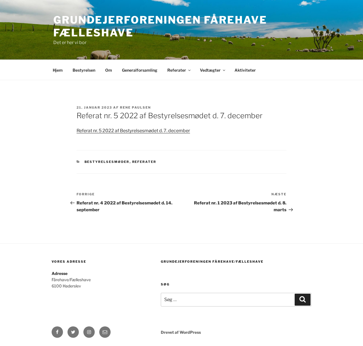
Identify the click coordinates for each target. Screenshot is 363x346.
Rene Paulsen (135, 107)
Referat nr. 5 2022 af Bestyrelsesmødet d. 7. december (133, 130)
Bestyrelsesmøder (107, 162)
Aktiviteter (245, 70)
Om (108, 70)
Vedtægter (210, 70)
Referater (176, 70)
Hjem (58, 70)
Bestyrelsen (84, 70)
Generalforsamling (139, 70)
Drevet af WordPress (181, 332)
